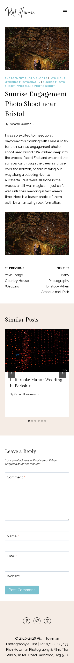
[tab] (29, 421)
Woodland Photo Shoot (36, 86)
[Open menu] (65, 10)
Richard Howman (20, 123)
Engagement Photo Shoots (26, 78)
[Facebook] (26, 620)
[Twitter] (37, 620)
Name (13, 536)
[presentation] (37, 350)
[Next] (62, 373)
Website (13, 576)
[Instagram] (47, 620)
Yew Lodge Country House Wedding (17, 277)
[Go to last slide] (11, 373)
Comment (16, 477)
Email (12, 556)
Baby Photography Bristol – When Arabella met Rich (55, 280)
